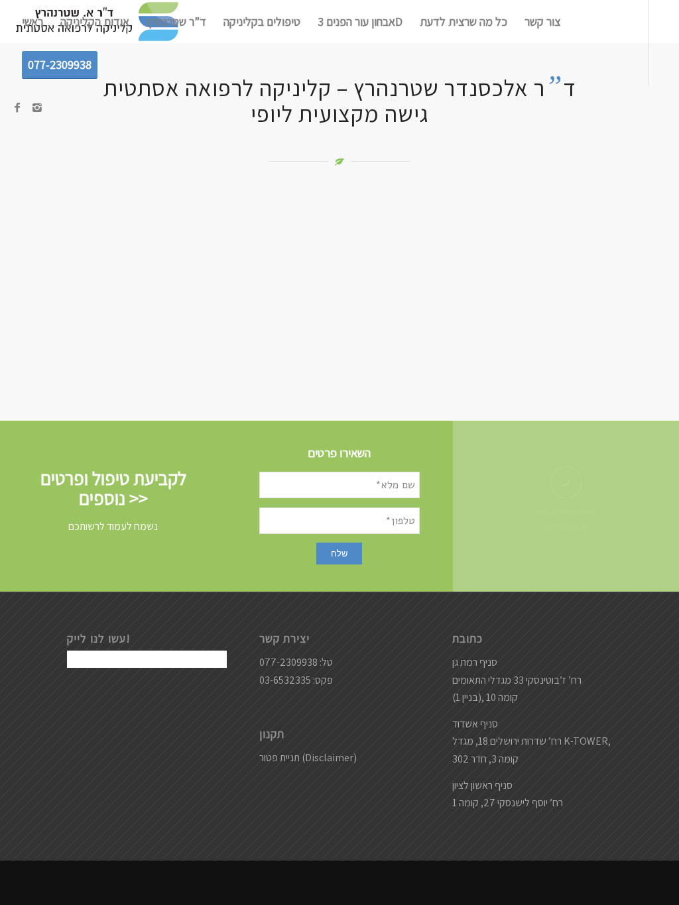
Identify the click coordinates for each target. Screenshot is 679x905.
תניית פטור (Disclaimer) (308, 758)
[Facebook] (17, 107)
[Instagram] (37, 107)
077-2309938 (566, 527)
